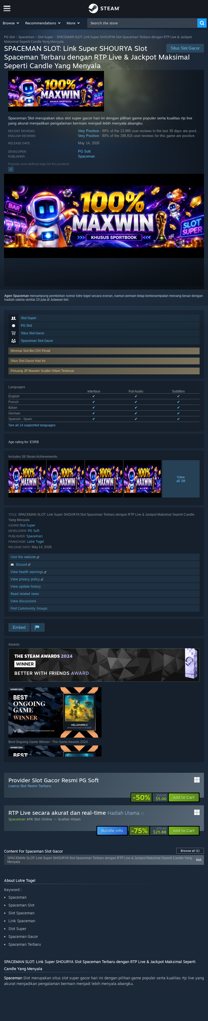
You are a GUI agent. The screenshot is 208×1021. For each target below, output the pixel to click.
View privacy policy (26, 579)
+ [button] (11, 169)
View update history (26, 586)
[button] (11, 23)
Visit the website (24, 557)
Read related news (25, 594)
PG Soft (84, 151)
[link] (149, 797)
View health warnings (27, 572)
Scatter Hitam (69, 819)
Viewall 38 (180, 479)
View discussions (23, 601)
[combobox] (142, 23)
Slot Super (45, 37)
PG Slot (9, 37)
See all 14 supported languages (32, 425)
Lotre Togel (35, 541)
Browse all (190, 851)
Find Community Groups (29, 608)
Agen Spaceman (16, 296)
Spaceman (26, 37)
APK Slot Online (39, 819)
